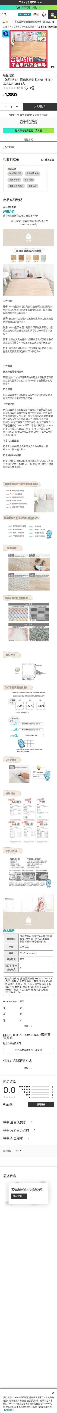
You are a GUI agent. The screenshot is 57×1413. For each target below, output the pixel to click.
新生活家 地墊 (15, 173)
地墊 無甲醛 (14, 180)
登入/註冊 (17, 1196)
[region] (28, 1400)
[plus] (16, 106)
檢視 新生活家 (13, 1138)
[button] (52, 14)
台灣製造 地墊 (32, 173)
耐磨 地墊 (29, 180)
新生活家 (8, 75)
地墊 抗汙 (32, 186)
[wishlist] (26, 88)
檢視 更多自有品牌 (16, 1130)
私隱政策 (8, 1410)
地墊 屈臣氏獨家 (16, 186)
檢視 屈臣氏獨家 (15, 1122)
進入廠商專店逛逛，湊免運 (28, 130)
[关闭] (53, 1392)
